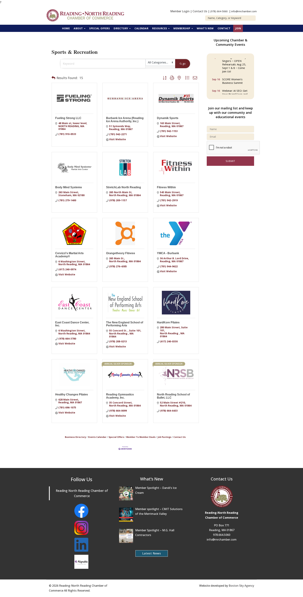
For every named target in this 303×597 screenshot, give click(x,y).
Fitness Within (166, 187)
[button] (53, 78)
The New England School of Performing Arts (124, 324)
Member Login (180, 11)
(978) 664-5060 (219, 11)
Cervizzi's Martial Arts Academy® (69, 255)
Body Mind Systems (68, 187)
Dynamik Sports (167, 118)
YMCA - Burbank (168, 253)
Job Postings (164, 437)
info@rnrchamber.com (244, 11)
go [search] (184, 63)
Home (66, 28)
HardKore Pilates (168, 322)
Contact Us (200, 11)
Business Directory (75, 437)
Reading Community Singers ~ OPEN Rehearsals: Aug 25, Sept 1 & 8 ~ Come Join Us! (234, 61)
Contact (224, 28)
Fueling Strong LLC (68, 118)
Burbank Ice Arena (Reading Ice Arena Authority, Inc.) (125, 120)
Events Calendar (97, 437)
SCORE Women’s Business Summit (232, 78)
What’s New (205, 28)
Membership (182, 28)
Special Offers (99, 28)
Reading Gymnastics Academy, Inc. (120, 396)
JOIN (238, 28)
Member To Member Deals (141, 437)
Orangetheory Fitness (120, 253)
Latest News (151, 553)
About (79, 28)
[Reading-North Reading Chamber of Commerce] (87, 15)
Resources (160, 28)
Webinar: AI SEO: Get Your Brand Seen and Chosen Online (234, 91)
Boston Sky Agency (241, 586)
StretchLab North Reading (123, 187)
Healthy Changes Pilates (71, 394)
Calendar (141, 28)
